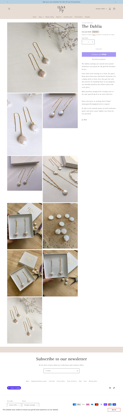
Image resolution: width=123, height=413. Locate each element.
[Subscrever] (77, 370)
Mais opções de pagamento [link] (99, 59)
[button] (9, 9)
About (27, 381)
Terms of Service (72, 381)
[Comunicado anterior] (8, 2)
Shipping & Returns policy (39, 381)
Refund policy (93, 381)
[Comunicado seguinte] (116, 2)
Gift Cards (52, 381)
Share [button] (85, 119)
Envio (94, 34)
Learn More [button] (63, 409)
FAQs (80, 381)
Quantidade (85, 38)
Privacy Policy (61, 381)
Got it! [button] (114, 409)
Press (85, 381)
